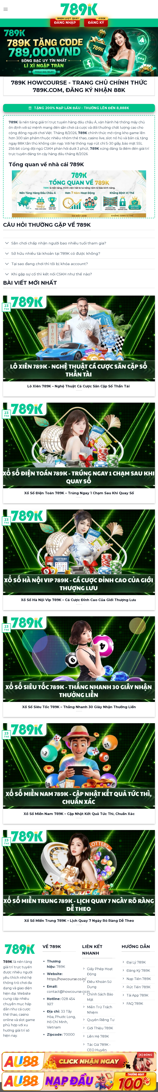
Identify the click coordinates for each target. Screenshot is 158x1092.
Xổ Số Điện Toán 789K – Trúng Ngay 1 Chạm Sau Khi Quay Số (79, 493)
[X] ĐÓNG (145, 1054)
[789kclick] (79, 9)
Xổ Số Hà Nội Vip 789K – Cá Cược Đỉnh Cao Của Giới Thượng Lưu (79, 600)
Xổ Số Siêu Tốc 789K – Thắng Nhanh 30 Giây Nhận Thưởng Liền (79, 707)
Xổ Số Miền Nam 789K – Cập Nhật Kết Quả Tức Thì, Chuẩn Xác (79, 814)
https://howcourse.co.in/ (66, 979)
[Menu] (5, 9)
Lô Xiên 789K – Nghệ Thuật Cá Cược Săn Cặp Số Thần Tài (79, 386)
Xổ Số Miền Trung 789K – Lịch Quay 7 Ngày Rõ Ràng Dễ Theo (79, 921)
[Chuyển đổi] (7, 243)
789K (7, 962)
